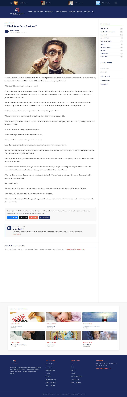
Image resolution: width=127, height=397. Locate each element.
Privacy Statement (76, 382)
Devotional (49, 11)
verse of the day (106, 47)
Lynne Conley (14, 30)
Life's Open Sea (105, 80)
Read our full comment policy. (76, 249)
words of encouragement (108, 32)
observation (104, 56)
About (72, 367)
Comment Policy (75, 379)
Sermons (72, 11)
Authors (87, 11)
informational (104, 53)
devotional (104, 35)
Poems (79, 11)
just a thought (105, 38)
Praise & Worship (51, 382)
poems (103, 44)
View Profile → (17, 234)
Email (34, 217)
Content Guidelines (76, 376)
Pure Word (104, 72)
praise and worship (106, 41)
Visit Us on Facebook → (103, 368)
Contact (73, 373)
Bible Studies (38, 11)
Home (30, 11)
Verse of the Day (51, 379)
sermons (103, 50)
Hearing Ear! (104, 84)
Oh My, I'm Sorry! (105, 76)
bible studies (104, 28)
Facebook (14, 217)
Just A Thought (50, 385)
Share (25, 217)
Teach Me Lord (105, 68)
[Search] (93, 12)
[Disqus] (50, 275)
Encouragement (61, 11)
